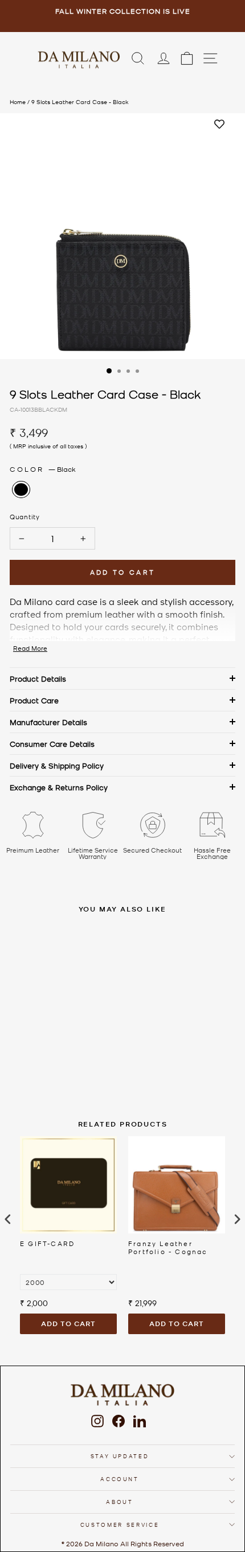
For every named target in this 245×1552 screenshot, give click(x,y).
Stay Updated (120, 1455)
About (119, 1501)
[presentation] (8, 1219)
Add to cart (68, 1323)
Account (119, 1478)
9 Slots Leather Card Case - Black (80, 101)
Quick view (81, 1004)
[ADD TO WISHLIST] (219, 124)
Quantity (25, 516)
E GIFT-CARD (47, 1243)
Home (18, 101)
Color (43, 468)
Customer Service (119, 1524)
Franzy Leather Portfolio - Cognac (168, 1247)
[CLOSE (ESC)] (122, 236)
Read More (30, 648)
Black (21, 489)
